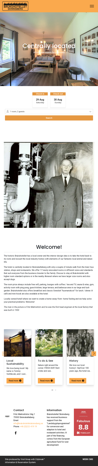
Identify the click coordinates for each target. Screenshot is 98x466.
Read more (14, 380)
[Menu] (92, 6)
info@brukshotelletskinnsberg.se (28, 423)
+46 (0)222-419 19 (28, 426)
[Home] (15, 6)
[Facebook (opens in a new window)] (15, 433)
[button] (49, 390)
